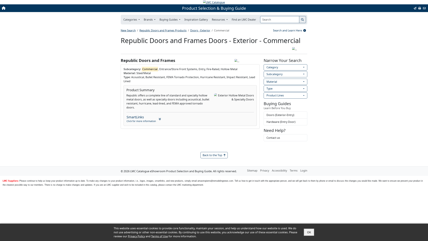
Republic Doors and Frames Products (163, 30)
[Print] (419, 8)
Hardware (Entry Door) (280, 122)
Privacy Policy (136, 236)
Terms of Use (159, 236)
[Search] (302, 19)
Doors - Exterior (200, 30)
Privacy (264, 170)
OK (309, 232)
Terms (294, 170)
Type (269, 88)
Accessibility (279, 170)
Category (272, 67)
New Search (128, 30)
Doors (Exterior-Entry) (280, 115)
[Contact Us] (424, 8)
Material (271, 82)
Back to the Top (212, 155)
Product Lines (275, 95)
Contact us (273, 138)
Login (303, 170)
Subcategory (274, 74)
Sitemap (252, 170)
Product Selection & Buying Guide (214, 8)
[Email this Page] (415, 8)
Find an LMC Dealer (244, 19)
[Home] (44, 8)
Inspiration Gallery (196, 19)
